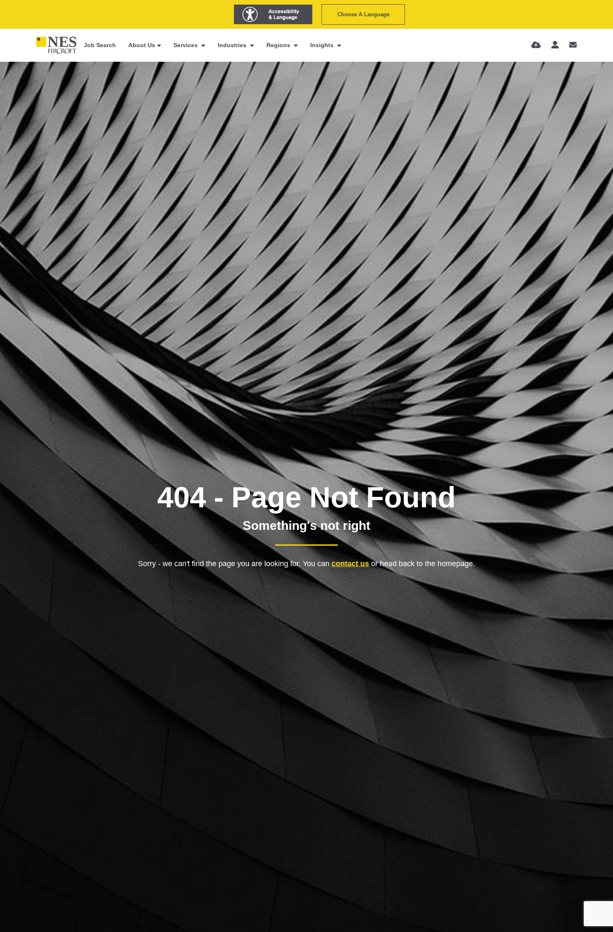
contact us (350, 563)
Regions (279, 45)
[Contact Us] (573, 45)
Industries (233, 45)
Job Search (100, 45)
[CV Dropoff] (536, 45)
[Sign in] (555, 45)
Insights (322, 45)
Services (186, 45)
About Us (141, 45)
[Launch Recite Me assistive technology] (273, 14)
